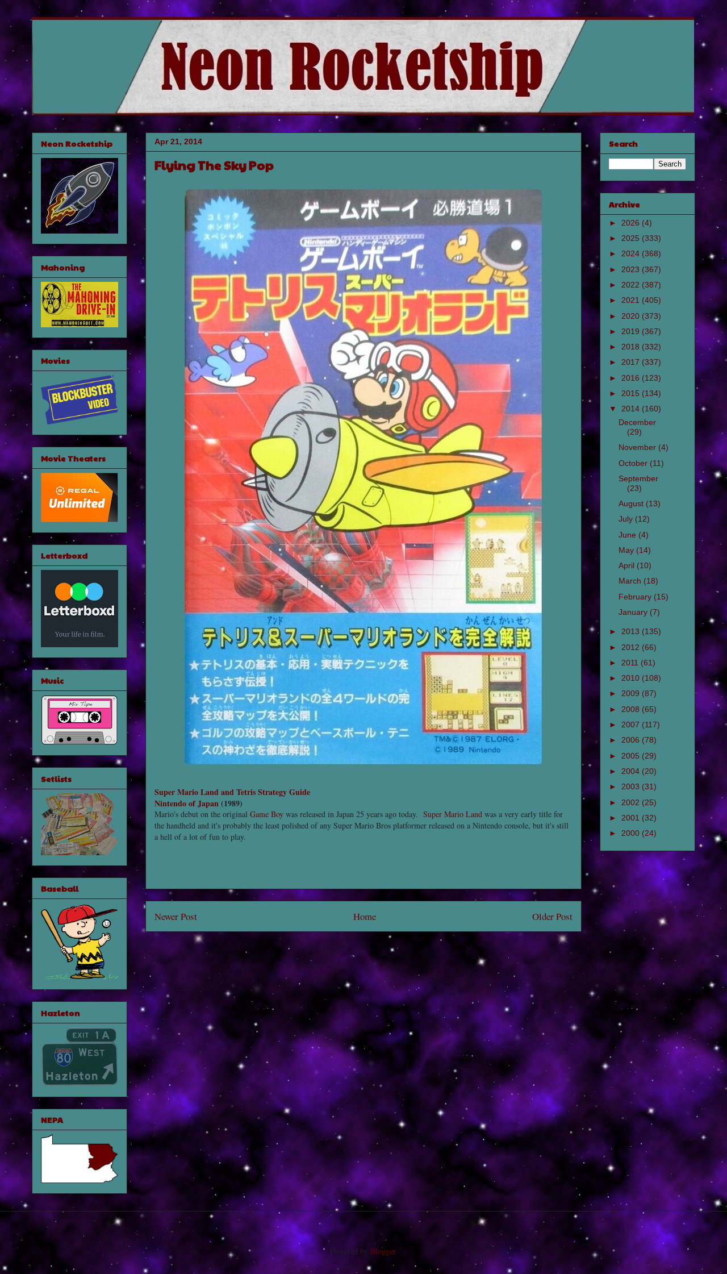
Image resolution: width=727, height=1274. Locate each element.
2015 (631, 393)
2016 (631, 377)
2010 (631, 677)
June (628, 534)
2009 (631, 693)
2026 (631, 222)
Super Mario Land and (195, 792)
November (638, 447)
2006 (631, 739)
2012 (631, 647)
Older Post (552, 916)
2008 (631, 709)
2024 (631, 253)
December (637, 422)
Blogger (382, 1251)
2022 (631, 284)
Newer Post (175, 916)
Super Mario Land (452, 814)
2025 (631, 238)
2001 (631, 817)
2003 (631, 786)
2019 (631, 331)
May (627, 550)
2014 (631, 408)
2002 (631, 802)
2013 (631, 631)
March (631, 580)
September (638, 478)
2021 (631, 300)
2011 (631, 662)
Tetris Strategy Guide (273, 792)
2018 (631, 346)
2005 (631, 755)
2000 (631, 833)
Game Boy (266, 814)
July (627, 518)
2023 (631, 269)
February (636, 596)
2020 (631, 315)
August (632, 503)
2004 (631, 771)
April (628, 565)
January (634, 612)
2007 (631, 724)
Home (364, 916)
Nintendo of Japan (186, 803)
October (634, 463)
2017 (631, 362)
